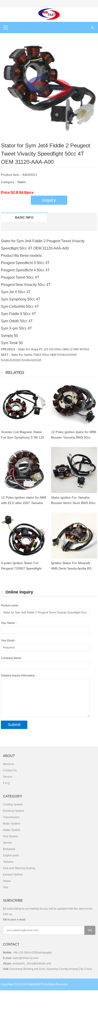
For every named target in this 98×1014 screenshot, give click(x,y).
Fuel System (10, 836)
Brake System (11, 823)
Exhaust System (13, 874)
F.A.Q (6, 783)
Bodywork (9, 849)
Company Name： (12, 658)
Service (7, 776)
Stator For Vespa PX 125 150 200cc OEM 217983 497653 (53, 349)
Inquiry (49, 200)
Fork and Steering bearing (19, 868)
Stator (21, 182)
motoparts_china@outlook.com (32, 963)
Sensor (7, 842)
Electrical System (13, 810)
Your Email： (9, 640)
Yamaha (8, 861)
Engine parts (11, 855)
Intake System (11, 830)
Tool (5, 887)
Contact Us (10, 770)
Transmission (11, 817)
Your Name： (9, 623)
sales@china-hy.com (25, 958)
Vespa (7, 881)
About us (8, 764)
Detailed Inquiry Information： (19, 675)
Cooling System (13, 804)
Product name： (11, 605)
